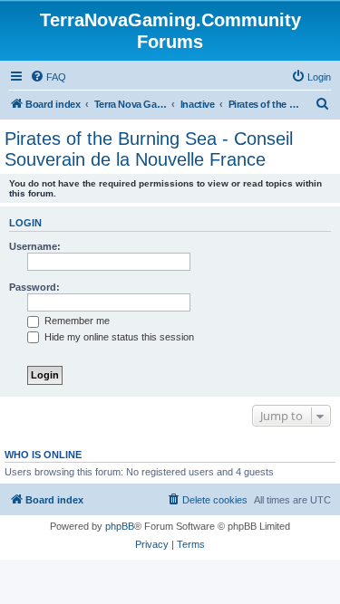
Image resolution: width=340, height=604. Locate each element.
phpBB (119, 526)
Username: (35, 246)
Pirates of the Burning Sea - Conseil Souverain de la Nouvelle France (149, 149)
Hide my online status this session (118, 336)
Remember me (76, 320)
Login (25, 222)
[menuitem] (48, 77)
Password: (34, 287)
